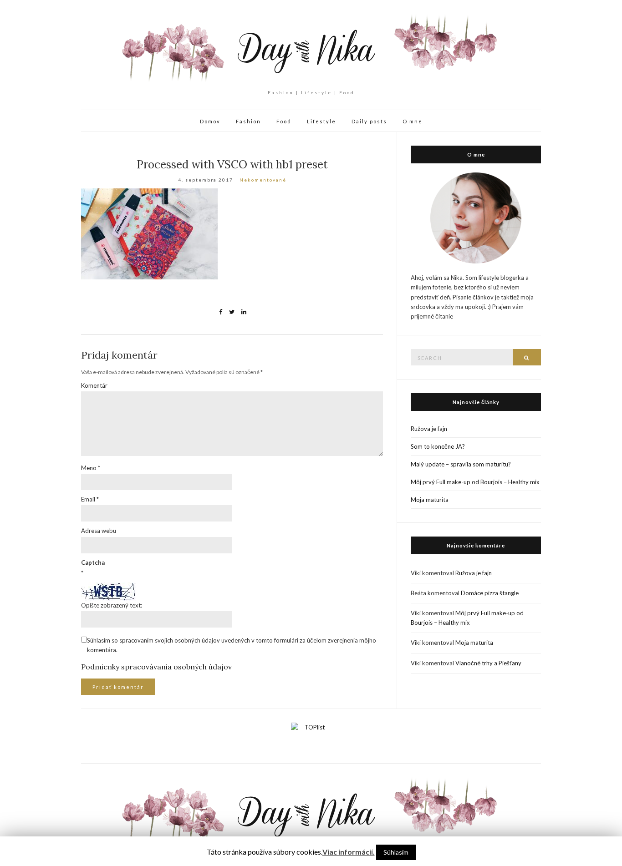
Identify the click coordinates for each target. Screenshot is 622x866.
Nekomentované (263, 179)
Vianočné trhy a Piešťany (488, 663)
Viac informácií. (348, 851)
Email (90, 499)
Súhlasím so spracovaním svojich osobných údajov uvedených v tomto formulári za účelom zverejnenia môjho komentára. (231, 645)
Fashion (248, 121)
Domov (210, 121)
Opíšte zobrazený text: (111, 605)
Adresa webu (98, 530)
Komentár (94, 385)
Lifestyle (321, 121)
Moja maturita (430, 499)
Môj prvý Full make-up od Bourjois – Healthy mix (475, 482)
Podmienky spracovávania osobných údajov (156, 666)
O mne (413, 121)
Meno (90, 467)
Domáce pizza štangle (490, 593)
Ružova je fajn (429, 428)
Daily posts (369, 121)
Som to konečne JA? (438, 446)
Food (283, 121)
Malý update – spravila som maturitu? (461, 464)
